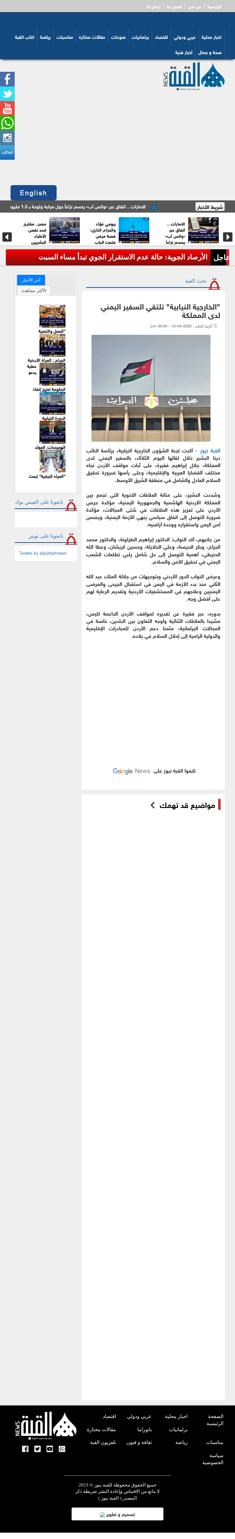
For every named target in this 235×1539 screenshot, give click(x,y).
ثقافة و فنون (139, 1442)
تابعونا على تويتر (46, 536)
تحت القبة (196, 280)
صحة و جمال (210, 52)
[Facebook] (25, 1449)
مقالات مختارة (92, 36)
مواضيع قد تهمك (187, 804)
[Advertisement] (117, 136)
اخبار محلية (212, 36)
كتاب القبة (24, 36)
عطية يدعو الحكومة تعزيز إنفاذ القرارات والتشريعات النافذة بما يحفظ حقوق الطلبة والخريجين (46, 389)
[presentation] (7, 237)
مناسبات (65, 36)
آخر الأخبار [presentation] (31, 280)
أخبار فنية (183, 52)
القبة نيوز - (207, 450)
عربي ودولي (185, 36)
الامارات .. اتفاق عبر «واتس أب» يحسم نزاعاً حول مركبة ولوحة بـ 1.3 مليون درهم (95, 206)
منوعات (118, 36)
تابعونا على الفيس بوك (39, 502)
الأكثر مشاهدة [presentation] (34, 290)
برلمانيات (140, 36)
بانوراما (144, 1429)
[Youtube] (50, 1449)
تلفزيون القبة (103, 1442)
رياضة (45, 36)
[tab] (31, 280)
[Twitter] (37, 1449)
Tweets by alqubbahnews (43, 553)
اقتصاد (161, 36)
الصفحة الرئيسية (215, 1420)
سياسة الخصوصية (212, 1459)
